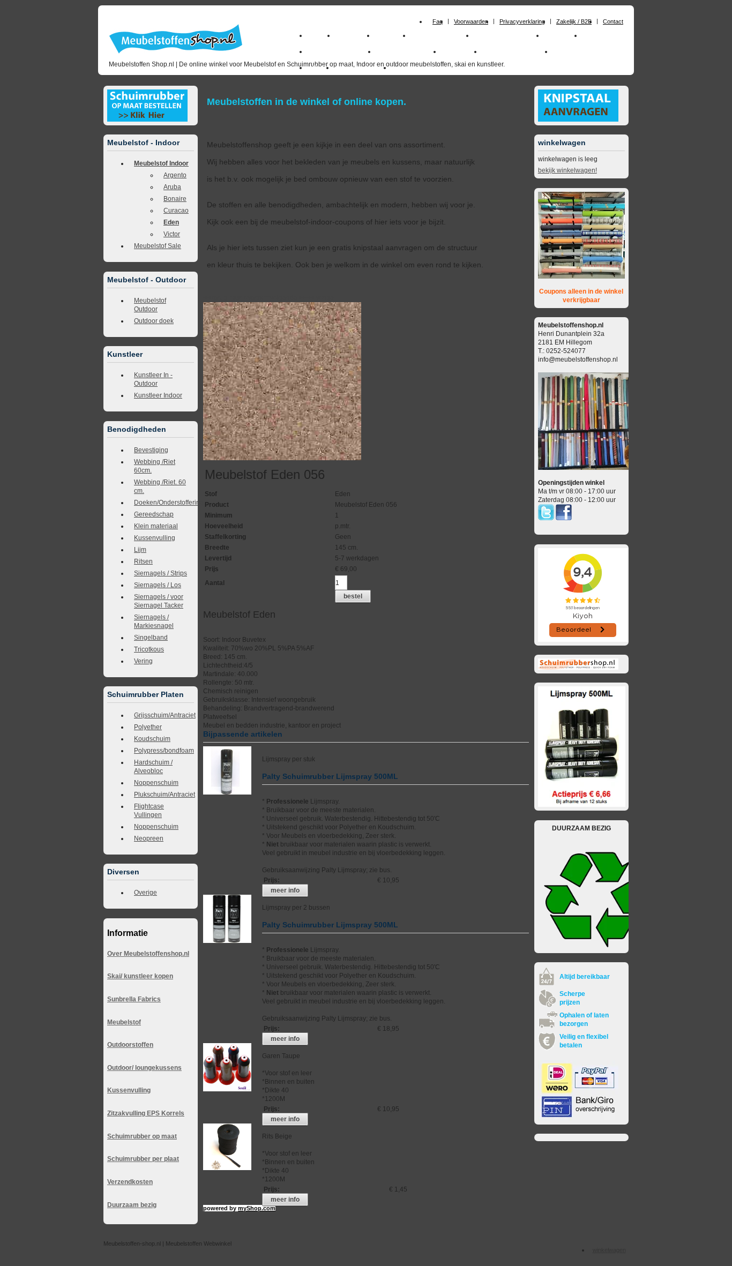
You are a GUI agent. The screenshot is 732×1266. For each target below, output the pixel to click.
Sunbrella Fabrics (134, 999)
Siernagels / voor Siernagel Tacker (158, 601)
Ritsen (143, 561)
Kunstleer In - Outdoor (153, 379)
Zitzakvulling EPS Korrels (145, 1113)
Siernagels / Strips (160, 573)
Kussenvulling (154, 538)
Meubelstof (124, 1022)
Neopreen (148, 838)
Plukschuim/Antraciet (164, 794)
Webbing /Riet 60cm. (154, 466)
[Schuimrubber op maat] (147, 119)
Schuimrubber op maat (142, 1136)
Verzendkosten (130, 1182)
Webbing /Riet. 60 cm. (160, 486)
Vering (143, 661)
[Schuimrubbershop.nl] (578, 667)
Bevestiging (151, 450)
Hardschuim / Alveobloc (153, 767)
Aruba (172, 187)
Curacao (176, 210)
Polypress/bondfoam (164, 750)
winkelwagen (609, 1250)
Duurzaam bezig (131, 1205)
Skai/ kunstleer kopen (140, 976)
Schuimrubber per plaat (143, 1159)
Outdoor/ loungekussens (144, 1068)
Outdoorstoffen (130, 1044)
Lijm (140, 549)
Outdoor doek (154, 321)
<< (311, 298)
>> (302, 298)
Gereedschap (154, 514)
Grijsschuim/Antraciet (164, 715)
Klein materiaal (156, 526)
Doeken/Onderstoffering (164, 502)
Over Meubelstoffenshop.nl (148, 953)
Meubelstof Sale (157, 246)
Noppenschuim (156, 782)
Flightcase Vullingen (149, 811)
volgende (288, 298)
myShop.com (256, 1208)
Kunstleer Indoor (158, 395)
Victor (171, 234)
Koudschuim (152, 739)
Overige (145, 892)
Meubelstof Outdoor (150, 305)
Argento (174, 175)
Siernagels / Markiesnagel (154, 621)
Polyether (148, 727)
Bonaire (174, 199)
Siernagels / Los (157, 585)
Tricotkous (149, 649)
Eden (171, 222)
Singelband (151, 637)
